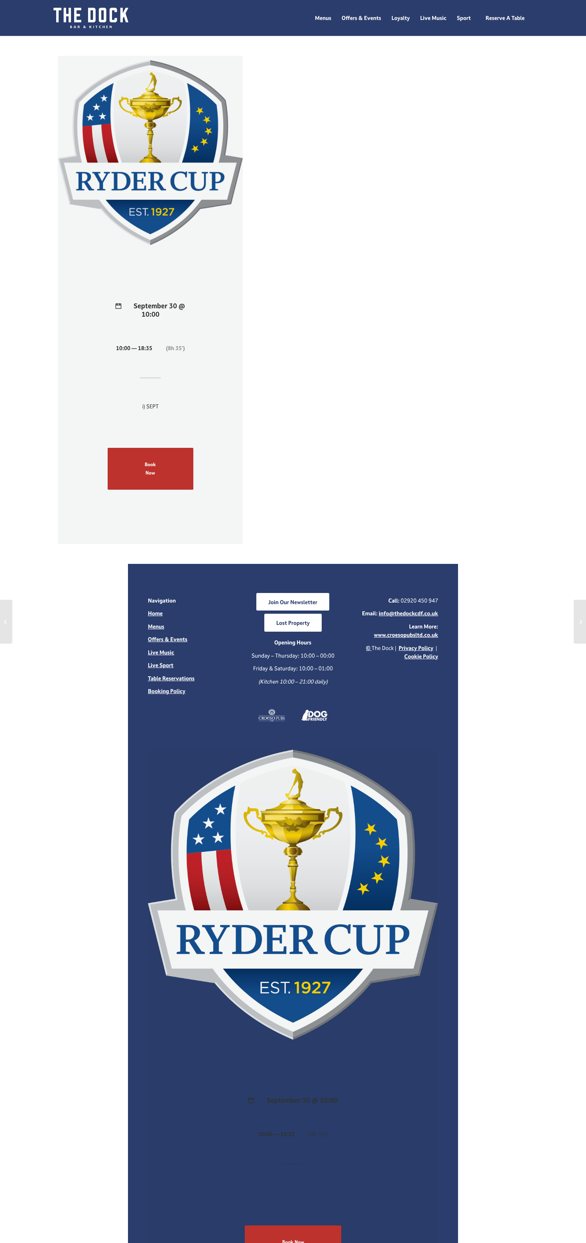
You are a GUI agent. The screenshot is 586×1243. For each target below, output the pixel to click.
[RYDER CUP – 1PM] (6, 622)
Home (155, 613)
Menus (156, 626)
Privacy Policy (416, 647)
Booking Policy (166, 690)
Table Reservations (171, 678)
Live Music (161, 652)
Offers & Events (167, 639)
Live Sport (160, 665)
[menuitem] (323, 18)
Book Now (150, 468)
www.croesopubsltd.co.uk (406, 634)
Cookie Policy (421, 656)
